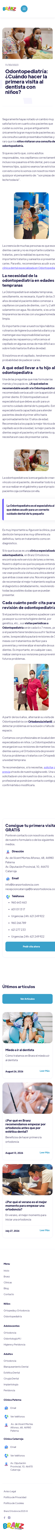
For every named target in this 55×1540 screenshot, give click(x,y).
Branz (7, 1276)
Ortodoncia (10, 1332)
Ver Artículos (27, 998)
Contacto (9, 1294)
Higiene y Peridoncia (14, 1344)
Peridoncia (9, 1390)
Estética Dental (12, 1372)
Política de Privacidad (15, 1497)
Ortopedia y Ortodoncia (16, 1310)
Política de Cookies (14, 1503)
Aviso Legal (10, 1491)
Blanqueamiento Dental (16, 1366)
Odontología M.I (12, 1338)
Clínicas (8, 1282)
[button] (24, 8)
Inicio (6, 1270)
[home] (10, 9)
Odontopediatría (13, 1316)
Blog (6, 1288)
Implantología (11, 1384)
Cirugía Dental (11, 1378)
